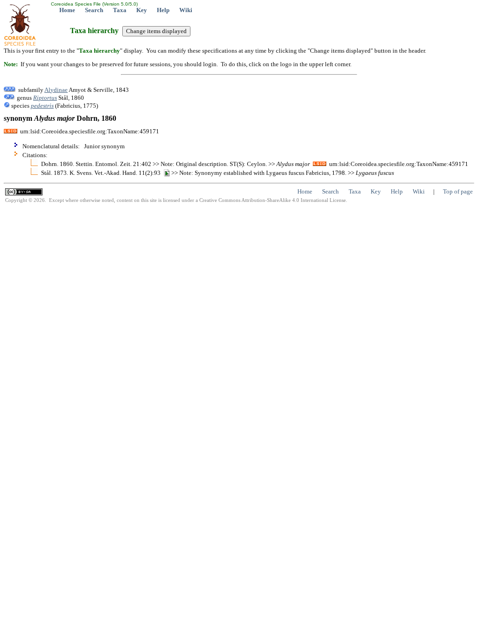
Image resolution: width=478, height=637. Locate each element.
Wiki (185, 10)
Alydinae (56, 89)
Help (163, 10)
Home (67, 10)
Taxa (120, 10)
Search (94, 10)
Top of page (458, 191)
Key (141, 10)
